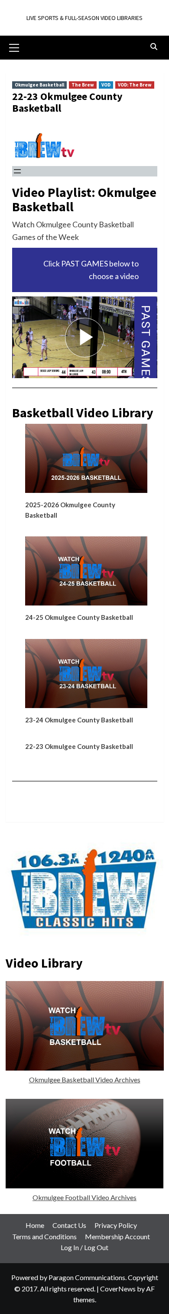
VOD (105, 85)
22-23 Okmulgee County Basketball (79, 746)
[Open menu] (17, 171)
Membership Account (117, 1236)
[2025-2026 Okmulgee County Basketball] (86, 461)
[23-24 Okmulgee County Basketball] (86, 677)
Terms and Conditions (44, 1236)
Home (35, 1225)
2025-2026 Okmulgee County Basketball (70, 510)
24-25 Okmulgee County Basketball (79, 617)
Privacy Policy (115, 1225)
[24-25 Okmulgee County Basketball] (86, 574)
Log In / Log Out (84, 1247)
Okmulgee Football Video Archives (84, 1197)
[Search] (154, 46)
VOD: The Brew (135, 85)
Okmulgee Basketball (39, 85)
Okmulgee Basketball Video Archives (84, 1079)
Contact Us (69, 1225)
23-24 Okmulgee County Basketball (79, 720)
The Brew (83, 85)
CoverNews (118, 1288)
